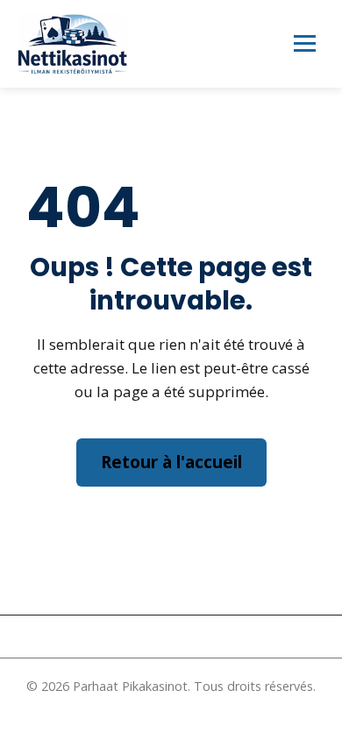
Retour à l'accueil (171, 462)
